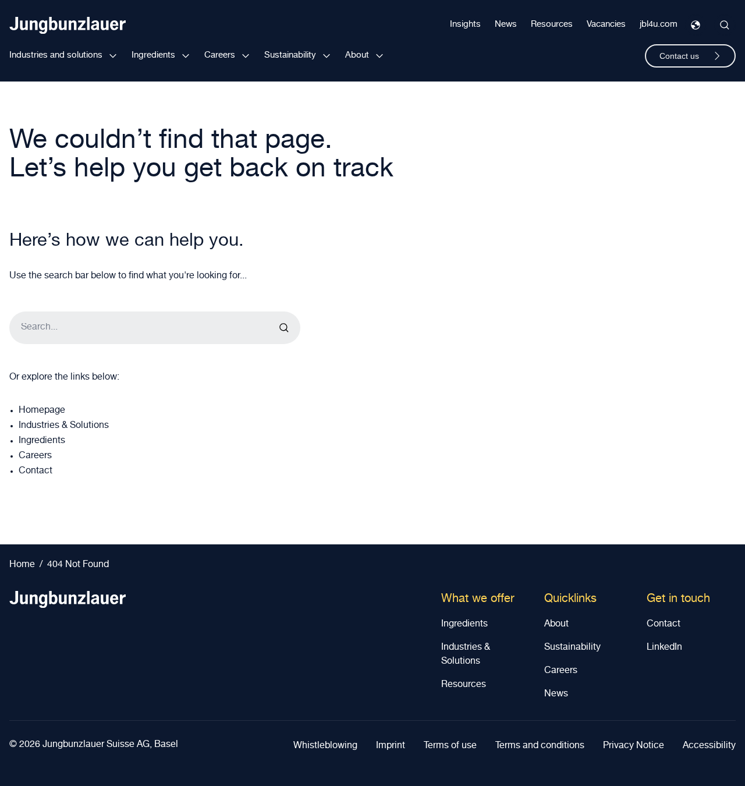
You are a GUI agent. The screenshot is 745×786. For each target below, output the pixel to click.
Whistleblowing (325, 746)
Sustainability (290, 55)
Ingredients (153, 55)
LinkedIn (664, 648)
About (357, 55)
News (506, 24)
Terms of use (450, 746)
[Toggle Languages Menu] (695, 25)
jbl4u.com (658, 24)
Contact (35, 471)
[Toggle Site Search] (725, 25)
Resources (552, 24)
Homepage (42, 411)
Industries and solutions (55, 55)
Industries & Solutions (64, 426)
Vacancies (606, 24)
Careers (219, 55)
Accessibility (709, 746)
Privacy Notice (633, 746)
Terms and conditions (539, 746)
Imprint (390, 746)
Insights (465, 24)
